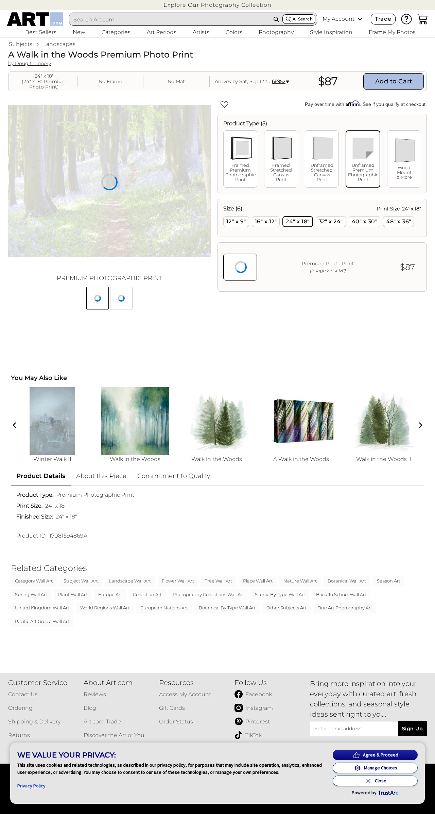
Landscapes (59, 44)
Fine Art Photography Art (344, 607)
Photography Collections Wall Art (208, 594)
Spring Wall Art (31, 594)
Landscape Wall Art (130, 581)
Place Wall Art (258, 581)
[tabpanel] (322, 245)
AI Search (303, 18)
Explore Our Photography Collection (217, 5)
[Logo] (35, 19)
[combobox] (170, 19)
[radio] (236, 221)
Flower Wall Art (178, 581)
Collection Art (147, 594)
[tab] (240, 159)
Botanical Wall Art (347, 581)
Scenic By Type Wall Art (280, 594)
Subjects (20, 44)
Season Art (388, 581)
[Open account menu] (359, 19)
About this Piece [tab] (101, 476)
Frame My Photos (392, 32)
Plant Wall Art (72, 594)
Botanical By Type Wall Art (227, 607)
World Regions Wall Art (104, 607)
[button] (217, 5)
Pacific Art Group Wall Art (42, 621)
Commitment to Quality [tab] (173, 476)
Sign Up (412, 728)
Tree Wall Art (218, 581)
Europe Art (110, 594)
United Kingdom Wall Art (42, 607)
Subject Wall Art (81, 581)
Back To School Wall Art (341, 594)
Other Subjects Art (286, 607)
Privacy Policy (31, 786)
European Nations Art (164, 607)
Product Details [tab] (40, 476)
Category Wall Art (34, 581)
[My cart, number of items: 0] (422, 19)
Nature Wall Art (300, 581)
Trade (383, 19)
